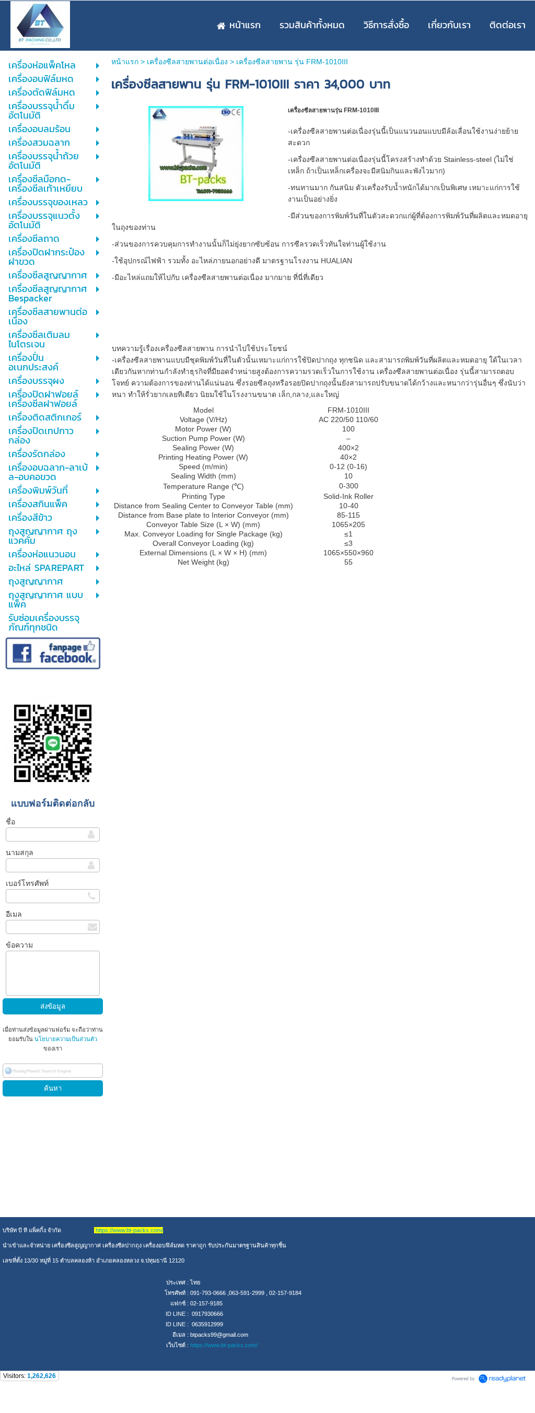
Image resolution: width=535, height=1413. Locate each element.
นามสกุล (19, 852)
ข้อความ (19, 945)
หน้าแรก (124, 61)
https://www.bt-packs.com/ (224, 1345)
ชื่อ (10, 822)
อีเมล (14, 914)
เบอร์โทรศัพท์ (27, 883)
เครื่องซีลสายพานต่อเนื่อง (187, 61)
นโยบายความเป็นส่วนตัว (65, 1039)
